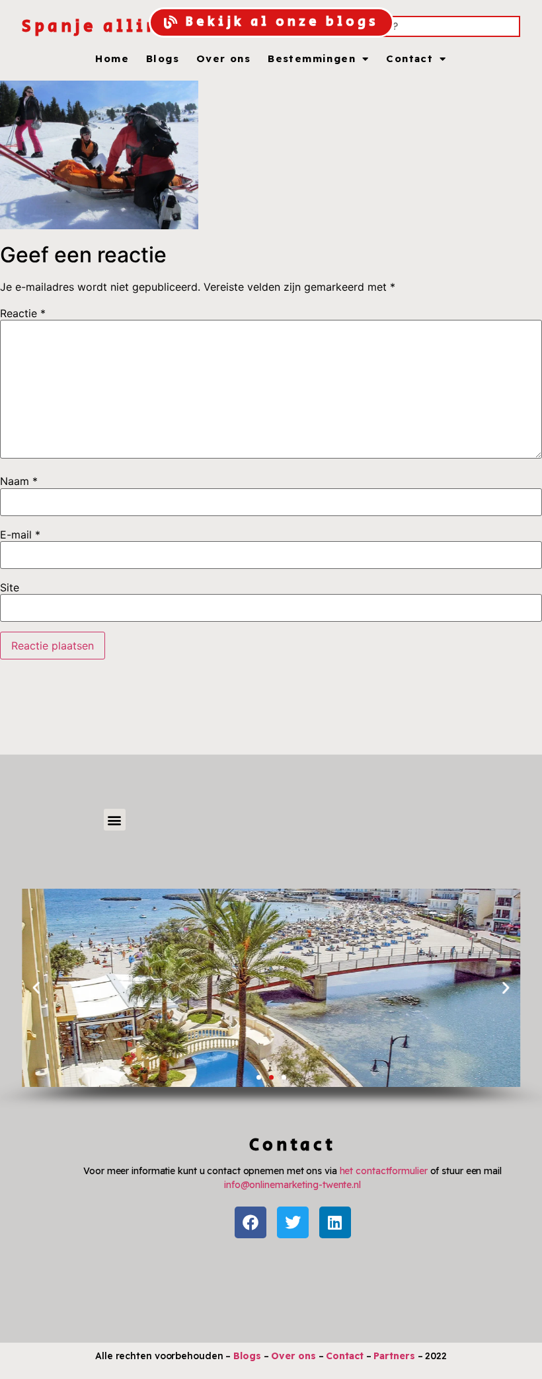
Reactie (23, 313)
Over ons (223, 59)
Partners (393, 1356)
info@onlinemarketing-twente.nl (292, 1185)
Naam (19, 481)
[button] (115, 820)
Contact (409, 59)
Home (112, 59)
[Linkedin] (335, 1222)
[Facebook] (250, 1222)
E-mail (20, 534)
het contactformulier (384, 1171)
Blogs (162, 59)
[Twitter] (293, 1222)
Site (9, 587)
